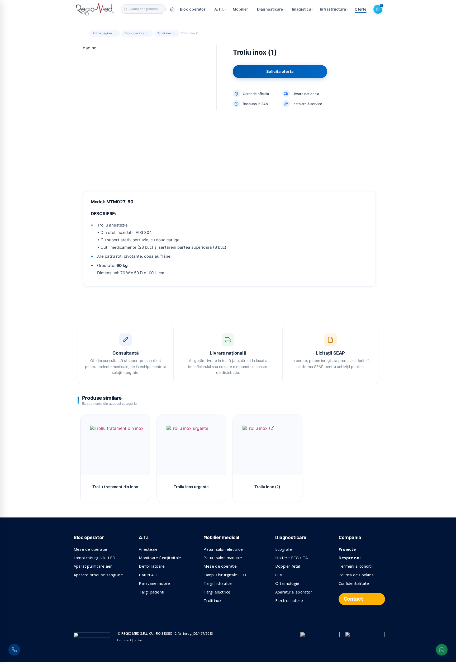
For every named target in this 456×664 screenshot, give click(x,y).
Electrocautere (289, 600)
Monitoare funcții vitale (160, 557)
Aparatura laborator (293, 592)
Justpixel (137, 640)
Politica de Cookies (356, 574)
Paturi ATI (148, 574)
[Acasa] (172, 9)
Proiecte (347, 549)
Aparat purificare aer (93, 566)
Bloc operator (194, 9)
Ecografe (283, 549)
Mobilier (241, 9)
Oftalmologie (287, 583)
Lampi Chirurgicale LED (224, 574)
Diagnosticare (271, 9)
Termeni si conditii (356, 566)
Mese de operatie (90, 549)
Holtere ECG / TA (291, 557)
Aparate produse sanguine (98, 574)
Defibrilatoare (152, 566)
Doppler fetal (287, 566)
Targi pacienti (151, 592)
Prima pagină (102, 33)
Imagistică (302, 9)
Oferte (360, 9)
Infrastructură (334, 9)
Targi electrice (216, 592)
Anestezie (148, 549)
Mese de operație (220, 566)
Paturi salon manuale (222, 557)
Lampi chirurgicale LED (94, 557)
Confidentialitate (354, 583)
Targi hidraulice (217, 583)
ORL (279, 574)
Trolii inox (164, 33)
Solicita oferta (279, 71)
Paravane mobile (154, 583)
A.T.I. (220, 9)
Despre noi (349, 557)
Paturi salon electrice (223, 549)
